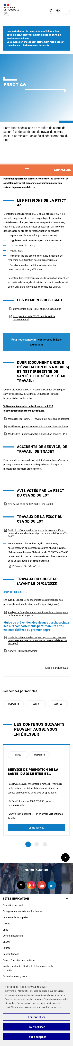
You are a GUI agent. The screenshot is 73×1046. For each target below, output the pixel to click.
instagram (31, 885)
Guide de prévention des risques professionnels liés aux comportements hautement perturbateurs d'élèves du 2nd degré (38, 533)
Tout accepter (36, 1037)
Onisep (6, 923)
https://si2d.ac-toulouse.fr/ (17, 398)
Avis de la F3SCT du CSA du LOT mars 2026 (30, 504)
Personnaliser (36, 1017)
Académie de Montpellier (15, 917)
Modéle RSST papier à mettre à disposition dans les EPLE (37, 434)
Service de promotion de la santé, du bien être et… (33, 772)
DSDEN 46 (13, 703)
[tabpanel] (36, 790)
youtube (41, 885)
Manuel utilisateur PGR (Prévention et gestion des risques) (38, 418)
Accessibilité (58, 11)
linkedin (52, 885)
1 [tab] (28, 844)
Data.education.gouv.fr (15, 976)
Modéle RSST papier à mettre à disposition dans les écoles (38, 426)
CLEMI (6, 941)
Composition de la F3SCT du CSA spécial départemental (34, 318)
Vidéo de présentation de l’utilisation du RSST (28, 406)
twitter (21, 885)
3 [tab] (45, 844)
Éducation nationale (13, 905)
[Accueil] (12, 9)
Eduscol (7, 947)
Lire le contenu (36, 827)
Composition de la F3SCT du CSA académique (37, 308)
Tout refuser (36, 1027)
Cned (5, 929)
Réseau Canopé (11, 954)
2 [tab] (36, 844)
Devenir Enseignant (13, 935)
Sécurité (57, 703)
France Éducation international (19, 960)
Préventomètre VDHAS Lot (26, 566)
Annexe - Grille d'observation (23, 650)
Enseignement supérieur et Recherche (22, 911)
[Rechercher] (51, 11)
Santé (36, 703)
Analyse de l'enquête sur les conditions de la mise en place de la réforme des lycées (38, 614)
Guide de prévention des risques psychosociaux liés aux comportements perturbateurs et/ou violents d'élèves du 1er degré (37, 640)
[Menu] (66, 11)
